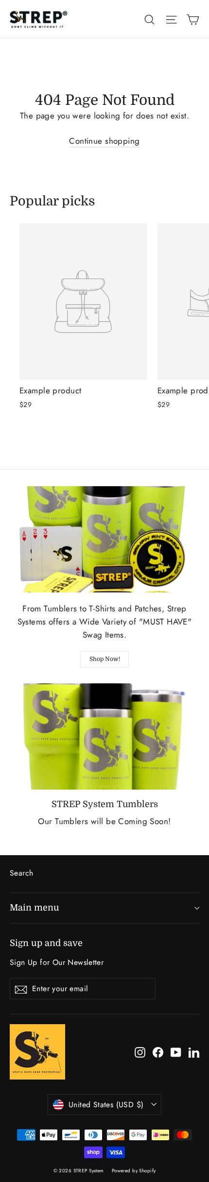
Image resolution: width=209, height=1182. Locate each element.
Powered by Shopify (134, 1170)
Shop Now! (104, 659)
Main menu (34, 907)
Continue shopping (104, 141)
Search (22, 872)
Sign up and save (46, 943)
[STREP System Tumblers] (104, 736)
